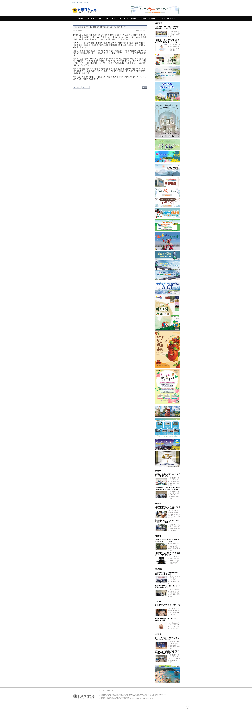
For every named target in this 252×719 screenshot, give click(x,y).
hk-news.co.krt (115, 697)
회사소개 (101, 690)
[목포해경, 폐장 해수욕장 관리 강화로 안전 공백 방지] (77, 87)
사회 (99, 18)
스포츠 (126, 18)
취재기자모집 (171, 18)
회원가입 (79, 2)
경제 (107, 18)
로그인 (74, 2)
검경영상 (151, 18)
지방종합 (142, 18)
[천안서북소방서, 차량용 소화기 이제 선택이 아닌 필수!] (86, 87)
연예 (120, 18)
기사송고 (85, 2)
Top (188, 708)
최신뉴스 (80, 18)
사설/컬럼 (133, 18)
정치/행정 (91, 18)
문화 (113, 18)
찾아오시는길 (110, 690)
